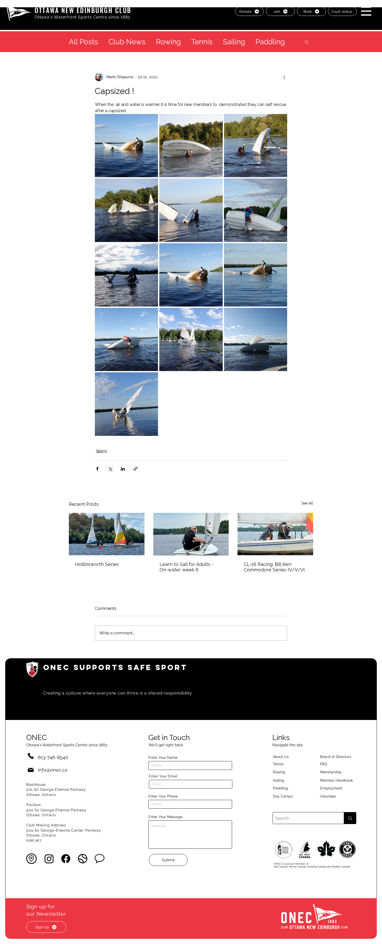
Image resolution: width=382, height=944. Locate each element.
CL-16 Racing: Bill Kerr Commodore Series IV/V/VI (274, 567)
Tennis (202, 41)
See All (307, 503)
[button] (366, 11)
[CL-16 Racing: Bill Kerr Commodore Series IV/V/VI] (275, 534)
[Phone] (31, 755)
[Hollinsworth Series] (106, 534)
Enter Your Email (163, 776)
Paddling (270, 41)
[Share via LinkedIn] (122, 468)
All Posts (83, 41)
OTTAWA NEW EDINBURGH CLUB (83, 10)
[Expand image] (126, 145)
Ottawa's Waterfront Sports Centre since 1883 (82, 17)
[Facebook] (66, 859)
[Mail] (31, 769)
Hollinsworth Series (97, 564)
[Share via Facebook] (97, 468)
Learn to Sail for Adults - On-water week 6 (186, 567)
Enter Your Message (165, 817)
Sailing (234, 41)
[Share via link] (135, 468)
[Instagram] (49, 859)
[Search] (350, 818)
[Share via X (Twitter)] (110, 468)
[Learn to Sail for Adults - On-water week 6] (191, 534)
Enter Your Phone (163, 796)
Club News (127, 41)
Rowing (168, 41)
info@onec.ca (52, 770)
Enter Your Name (162, 757)
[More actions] (284, 77)
